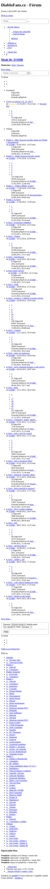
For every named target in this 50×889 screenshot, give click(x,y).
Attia (31, 151)
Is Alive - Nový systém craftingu (19, 509)
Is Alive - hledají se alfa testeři (18, 596)
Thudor (33, 484)
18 (12, 401)
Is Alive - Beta (12, 388)
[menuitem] (20, 32)
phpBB (14, 876)
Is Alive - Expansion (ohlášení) (18, 222)
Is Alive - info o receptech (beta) (19, 461)
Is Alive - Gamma (13, 330)
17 (12, 399)
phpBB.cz (19, 878)
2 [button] (6, 84)
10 (12, 314)
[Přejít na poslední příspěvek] (34, 122)
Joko (31, 612)
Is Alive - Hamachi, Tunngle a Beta (20, 475)
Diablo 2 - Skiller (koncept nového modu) (23, 156)
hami (32, 470)
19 (12, 404)
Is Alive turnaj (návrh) (15, 271)
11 (12, 316)
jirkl (31, 122)
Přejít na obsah (7, 16)
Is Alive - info (11, 523)
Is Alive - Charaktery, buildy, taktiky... (21, 420)
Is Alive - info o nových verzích (19, 433)
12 (12, 319)
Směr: (18, 627)
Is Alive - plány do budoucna (18, 353)
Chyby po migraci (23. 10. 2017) (19, 101)
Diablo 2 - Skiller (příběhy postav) (20, 186)
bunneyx (33, 578)
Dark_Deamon (18, 65)
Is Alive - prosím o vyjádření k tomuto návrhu (24, 298)
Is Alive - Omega (13, 236)
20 (12, 406)
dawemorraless (36, 195)
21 (12, 408)
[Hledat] (28, 21)
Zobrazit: (7, 624)
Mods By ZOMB (12, 59)
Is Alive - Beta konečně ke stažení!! (20, 488)
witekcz (12, 104)
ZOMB (12, 145)
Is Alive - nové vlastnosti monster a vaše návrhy (25, 367)
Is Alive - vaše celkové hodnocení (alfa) (22, 582)
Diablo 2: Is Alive (13, 200)
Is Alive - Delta (12, 284)
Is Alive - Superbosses (15, 257)
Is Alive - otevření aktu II (16, 546)
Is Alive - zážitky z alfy (15, 559)
